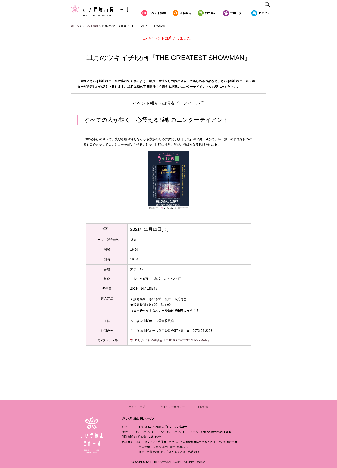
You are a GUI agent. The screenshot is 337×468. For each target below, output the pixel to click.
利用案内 (210, 13)
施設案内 (185, 13)
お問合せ (203, 406)
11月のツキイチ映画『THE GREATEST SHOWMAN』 (173, 340)
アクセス (264, 13)
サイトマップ (137, 406)
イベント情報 (157, 13)
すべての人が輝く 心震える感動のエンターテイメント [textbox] (156, 120)
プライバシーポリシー (171, 406)
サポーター (237, 13)
